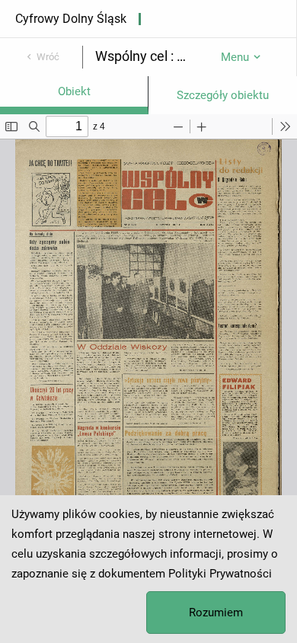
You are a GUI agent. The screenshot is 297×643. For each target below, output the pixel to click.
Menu (235, 57)
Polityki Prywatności (220, 574)
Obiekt (74, 91)
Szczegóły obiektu (223, 95)
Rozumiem (216, 612)
